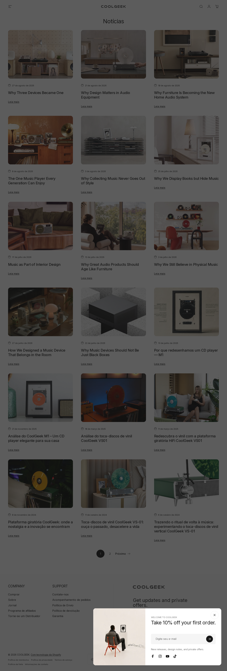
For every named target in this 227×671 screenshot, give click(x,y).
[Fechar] (215, 615)
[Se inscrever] (209, 639)
